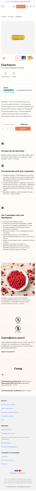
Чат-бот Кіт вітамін (7, 460)
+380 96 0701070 (6, 429)
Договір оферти (6, 443)
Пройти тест (21, 6)
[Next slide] (32, 58)
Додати (23, 128)
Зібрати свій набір (7, 408)
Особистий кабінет (7, 416)
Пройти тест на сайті (8, 404)
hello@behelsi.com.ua (8, 433)
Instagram (4, 456)
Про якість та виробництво (9, 412)
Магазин (11, 16)
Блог (2, 420)
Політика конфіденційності (9, 447)
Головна (3, 16)
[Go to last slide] (4, 58)
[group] (18, 58)
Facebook (4, 464)
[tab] (16, 52)
